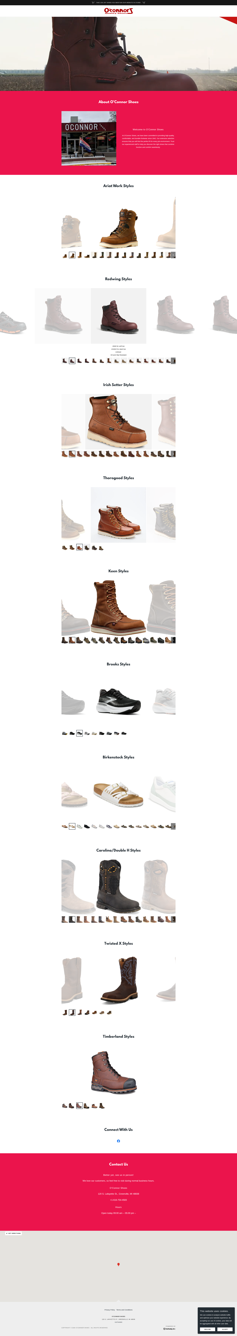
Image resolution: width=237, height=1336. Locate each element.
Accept (225, 1329)
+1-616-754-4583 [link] (118, 1200)
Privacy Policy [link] (110, 1310)
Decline (207, 1329)
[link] (118, 11)
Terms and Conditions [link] (124, 1310)
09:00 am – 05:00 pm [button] (123, 1213)
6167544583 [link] (118, 1322)
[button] (135, 1213)
